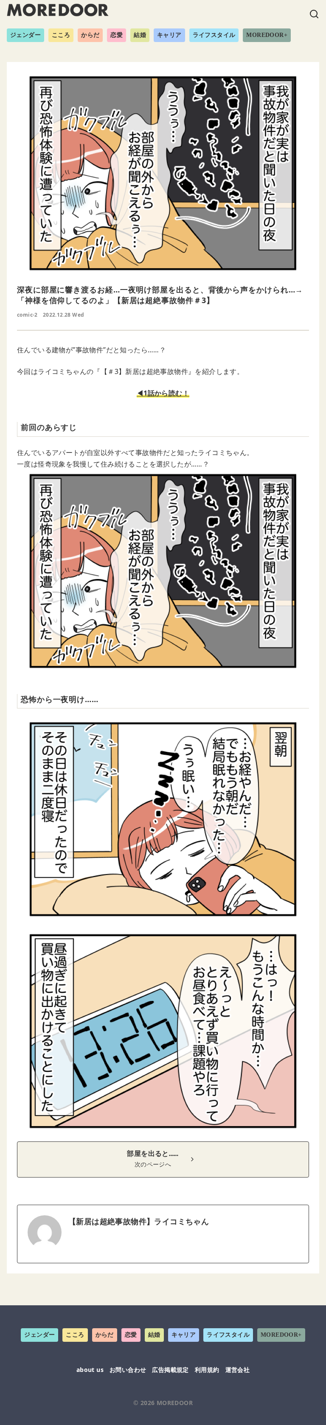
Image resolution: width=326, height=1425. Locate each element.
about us (90, 1370)
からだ (90, 35)
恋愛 (116, 35)
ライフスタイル (214, 35)
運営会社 (237, 1370)
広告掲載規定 (170, 1370)
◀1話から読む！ (163, 393)
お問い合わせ (128, 1370)
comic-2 (27, 314)
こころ (61, 35)
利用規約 (207, 1370)
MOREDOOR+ (266, 35)
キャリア (169, 35)
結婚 (140, 35)
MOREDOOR (175, 1403)
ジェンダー (25, 35)
